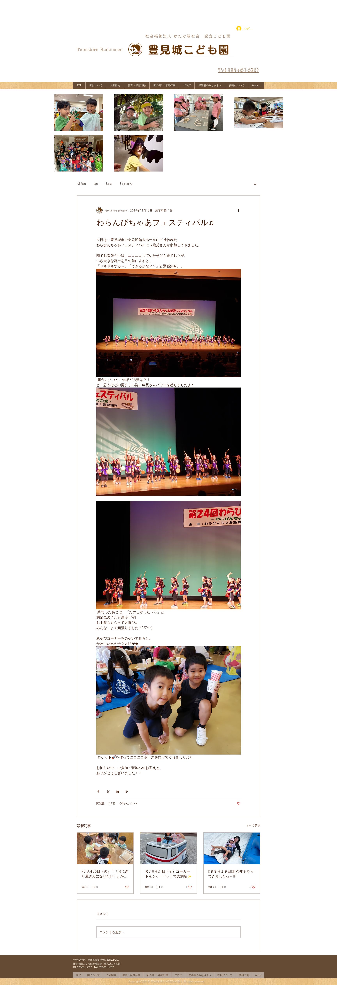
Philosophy (126, 183)
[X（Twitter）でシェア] (108, 791)
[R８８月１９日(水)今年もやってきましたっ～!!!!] (232, 848)
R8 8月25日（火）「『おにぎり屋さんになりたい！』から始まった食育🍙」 (105, 874)
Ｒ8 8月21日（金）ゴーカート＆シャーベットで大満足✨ (168, 873)
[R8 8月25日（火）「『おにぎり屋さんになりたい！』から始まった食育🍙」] (105, 848)
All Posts (81, 183)
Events (109, 183)
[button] (255, 183)
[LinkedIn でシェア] (117, 791)
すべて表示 (253, 825)
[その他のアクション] (238, 210)
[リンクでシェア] (127, 791)
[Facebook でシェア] (98, 791)
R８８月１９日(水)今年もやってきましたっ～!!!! (231, 873)
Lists (96, 183)
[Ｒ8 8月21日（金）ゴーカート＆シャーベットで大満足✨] (168, 848)
